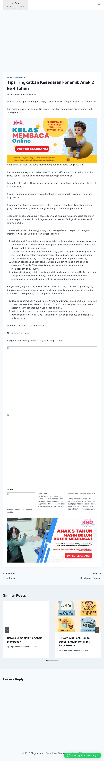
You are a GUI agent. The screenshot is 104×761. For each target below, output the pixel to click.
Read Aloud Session (90, 576)
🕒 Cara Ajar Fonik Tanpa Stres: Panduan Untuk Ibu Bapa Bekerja (74, 641)
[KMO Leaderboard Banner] (52, 540)
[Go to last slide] (7, 630)
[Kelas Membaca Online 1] (52, 140)
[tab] (47, 660)
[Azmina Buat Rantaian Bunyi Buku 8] (83, 501)
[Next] (97, 630)
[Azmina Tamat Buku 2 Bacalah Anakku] (21, 500)
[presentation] (26, 616)
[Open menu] (98, 5)
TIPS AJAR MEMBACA (16, 77)
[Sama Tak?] (53, 500)
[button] (82, 755)
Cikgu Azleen (15, 94)
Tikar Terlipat (9, 576)
